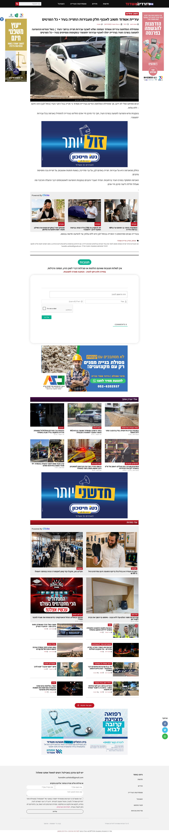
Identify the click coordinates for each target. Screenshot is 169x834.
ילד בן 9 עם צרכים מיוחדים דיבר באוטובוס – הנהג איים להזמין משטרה (100, 668)
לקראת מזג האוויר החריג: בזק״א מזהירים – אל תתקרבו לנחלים (99, 648)
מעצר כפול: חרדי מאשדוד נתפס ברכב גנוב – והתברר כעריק (44, 625)
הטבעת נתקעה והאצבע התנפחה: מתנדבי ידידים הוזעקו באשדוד (99, 629)
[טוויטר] (165, 730)
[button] (2, 19)
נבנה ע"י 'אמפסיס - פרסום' (52, 823)
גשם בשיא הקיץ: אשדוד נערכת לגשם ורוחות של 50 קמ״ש (44, 648)
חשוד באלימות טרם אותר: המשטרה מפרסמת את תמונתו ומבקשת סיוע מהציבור (44, 688)
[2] (84, 754)
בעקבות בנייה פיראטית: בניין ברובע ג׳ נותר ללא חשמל (122, 431)
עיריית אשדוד (121, 241)
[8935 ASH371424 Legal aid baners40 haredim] (16, 81)
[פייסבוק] (165, 724)
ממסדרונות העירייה (78, 3)
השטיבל (61, 3)
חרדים (94, 3)
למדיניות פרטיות (74, 831)
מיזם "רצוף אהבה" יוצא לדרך (45, 666)
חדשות (106, 3)
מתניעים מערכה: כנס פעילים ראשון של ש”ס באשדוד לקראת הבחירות (122, 467)
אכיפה (134, 241)
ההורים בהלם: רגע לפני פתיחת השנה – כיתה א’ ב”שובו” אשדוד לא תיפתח (100, 688)
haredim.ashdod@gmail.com (70, 777)
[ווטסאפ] (165, 736)
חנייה (129, 241)
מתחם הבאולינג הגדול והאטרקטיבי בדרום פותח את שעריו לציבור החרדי (57, 618)
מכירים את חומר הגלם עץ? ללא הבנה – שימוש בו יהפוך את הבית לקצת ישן (113, 618)
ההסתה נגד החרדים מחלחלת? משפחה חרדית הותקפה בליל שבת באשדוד (49, 431)
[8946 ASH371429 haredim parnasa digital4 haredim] (153, 81)
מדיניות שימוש (62, 831)
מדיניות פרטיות (137, 810)
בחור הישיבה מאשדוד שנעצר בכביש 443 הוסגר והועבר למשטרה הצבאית (85, 431)
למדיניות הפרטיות (63, 807)
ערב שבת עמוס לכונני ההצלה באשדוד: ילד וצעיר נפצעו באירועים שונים (48, 464)
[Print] (84, 391)
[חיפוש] (17, 4)
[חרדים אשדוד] (84, 518)
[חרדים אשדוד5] (84, 166)
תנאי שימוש (138, 805)
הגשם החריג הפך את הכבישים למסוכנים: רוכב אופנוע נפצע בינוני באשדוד (85, 467)
